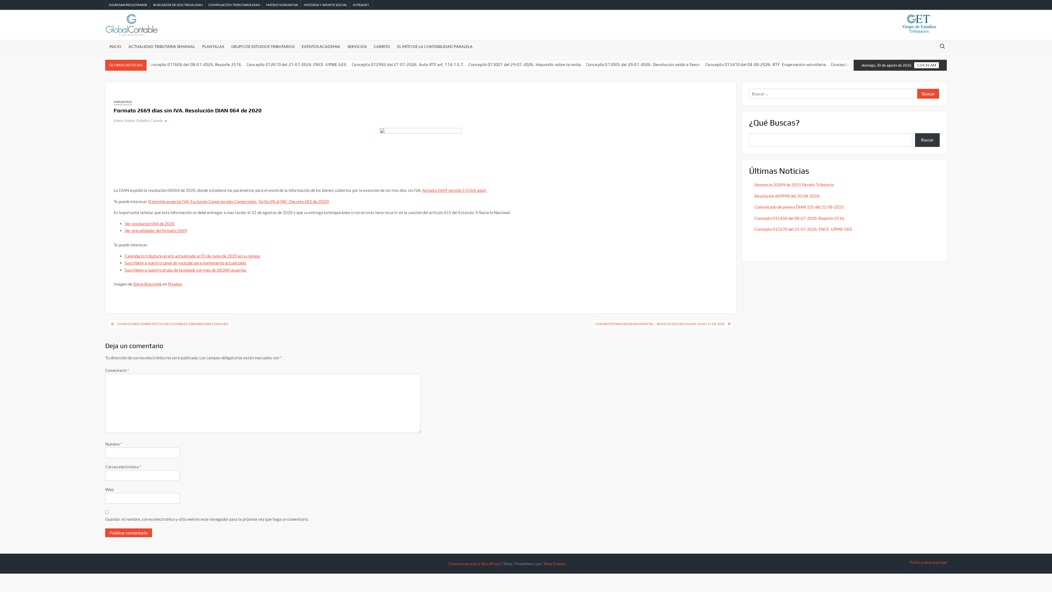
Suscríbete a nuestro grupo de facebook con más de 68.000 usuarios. (186, 269)
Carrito (382, 46)
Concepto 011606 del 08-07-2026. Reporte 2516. (179, 64)
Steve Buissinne (147, 283)
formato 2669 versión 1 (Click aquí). (454, 190)
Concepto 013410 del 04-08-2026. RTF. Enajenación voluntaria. (750, 64)
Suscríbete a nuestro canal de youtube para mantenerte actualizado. (186, 262)
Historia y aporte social (325, 5)
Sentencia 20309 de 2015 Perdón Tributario (794, 184)
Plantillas (213, 46)
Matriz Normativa (282, 5)
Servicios (357, 46)
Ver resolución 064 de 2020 (150, 223)
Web (109, 489)
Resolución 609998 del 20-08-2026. (787, 195)
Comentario (117, 370)
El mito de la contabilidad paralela (435, 46)
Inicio (115, 46)
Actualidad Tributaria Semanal (161, 46)
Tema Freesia (554, 563)
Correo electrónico (123, 466)
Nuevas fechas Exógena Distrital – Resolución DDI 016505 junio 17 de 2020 (660, 324)
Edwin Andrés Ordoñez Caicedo (138, 120)
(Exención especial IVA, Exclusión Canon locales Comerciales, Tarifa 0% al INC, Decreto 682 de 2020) (238, 201)
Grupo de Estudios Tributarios (263, 46)
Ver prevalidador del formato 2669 (156, 230)
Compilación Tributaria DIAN (234, 5)
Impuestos (123, 102)
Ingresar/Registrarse (128, 5)
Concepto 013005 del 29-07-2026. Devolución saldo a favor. (627, 64)
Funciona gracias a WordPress (474, 563)
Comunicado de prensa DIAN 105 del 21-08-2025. (799, 206)
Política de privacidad (928, 562)
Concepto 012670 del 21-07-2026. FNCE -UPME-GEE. (280, 64)
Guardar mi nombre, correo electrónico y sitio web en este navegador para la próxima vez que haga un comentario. (207, 519)
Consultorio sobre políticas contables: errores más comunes (172, 324)
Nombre (113, 444)
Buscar (927, 139)
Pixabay (175, 283)
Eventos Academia (321, 46)
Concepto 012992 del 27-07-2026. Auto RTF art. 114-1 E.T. (392, 64)
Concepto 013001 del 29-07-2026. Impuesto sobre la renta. (508, 64)
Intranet (361, 5)
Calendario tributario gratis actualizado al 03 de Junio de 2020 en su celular (193, 256)
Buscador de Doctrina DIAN (178, 5)
